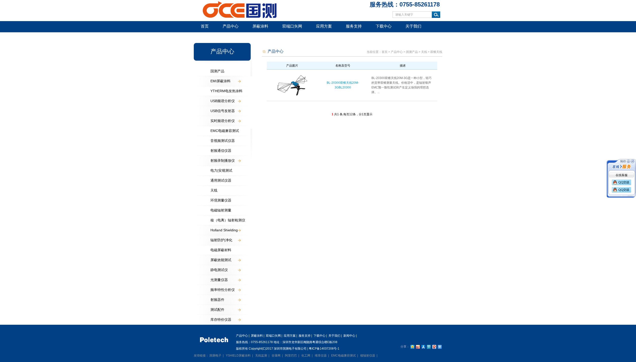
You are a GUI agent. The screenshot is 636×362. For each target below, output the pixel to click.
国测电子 (215, 355)
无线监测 (261, 355)
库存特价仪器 (220, 320)
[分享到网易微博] (434, 347)
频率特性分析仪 (222, 290)
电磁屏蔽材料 (220, 250)
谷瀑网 (276, 355)
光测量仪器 (219, 280)
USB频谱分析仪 (222, 101)
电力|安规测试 (221, 170)
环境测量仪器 (220, 200)
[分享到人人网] (423, 347)
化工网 (305, 355)
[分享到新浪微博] (417, 347)
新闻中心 (209, 37)
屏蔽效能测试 (220, 260)
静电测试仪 (219, 270)
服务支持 (354, 26)
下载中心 (384, 26)
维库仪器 (321, 355)
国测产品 (217, 71)
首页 (205, 26)
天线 (213, 190)
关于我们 (413, 26)
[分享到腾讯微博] (428, 347)
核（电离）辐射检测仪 (227, 220)
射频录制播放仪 (222, 160)
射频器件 (217, 300)
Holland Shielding (224, 230)
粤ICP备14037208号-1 (324, 348)
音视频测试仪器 (222, 141)
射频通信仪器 (220, 151)
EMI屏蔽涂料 (220, 81)
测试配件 (217, 310)
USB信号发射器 (222, 111)
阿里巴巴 (291, 355)
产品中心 (230, 26)
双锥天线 (436, 52)
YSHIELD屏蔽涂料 (238, 355)
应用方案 (324, 26)
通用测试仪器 (220, 180)
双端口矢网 (292, 26)
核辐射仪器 (367, 355)
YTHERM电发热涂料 (226, 91)
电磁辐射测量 (220, 210)
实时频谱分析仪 (222, 121)
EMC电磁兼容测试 (224, 131)
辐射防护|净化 (221, 240)
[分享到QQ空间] (412, 347)
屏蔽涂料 (260, 26)
